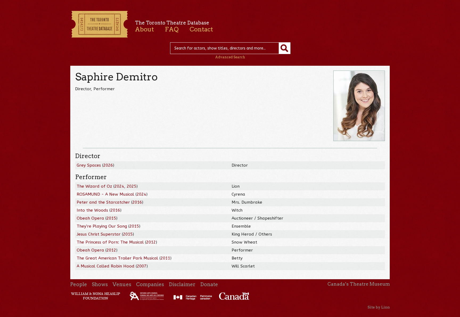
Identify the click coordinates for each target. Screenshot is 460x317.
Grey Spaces (89, 165)
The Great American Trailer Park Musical (117, 258)
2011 (165, 258)
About (144, 29)
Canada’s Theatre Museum (358, 284)
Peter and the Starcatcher (103, 202)
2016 (137, 202)
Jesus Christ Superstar (99, 234)
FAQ (172, 29)
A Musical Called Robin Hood (105, 266)
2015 (111, 218)
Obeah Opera (90, 218)
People (78, 284)
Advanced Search (230, 57)
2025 (131, 186)
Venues (122, 284)
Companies (150, 284)
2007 (141, 266)
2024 (119, 186)
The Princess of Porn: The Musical (110, 242)
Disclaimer (182, 284)
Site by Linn (379, 307)
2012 (151, 242)
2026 (108, 165)
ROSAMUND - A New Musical (105, 194)
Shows (100, 284)
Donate (209, 284)
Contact (201, 29)
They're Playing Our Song (102, 226)
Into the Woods (92, 210)
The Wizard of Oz (94, 186)
